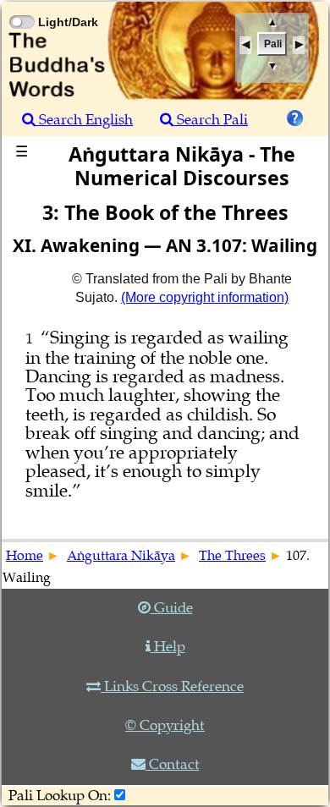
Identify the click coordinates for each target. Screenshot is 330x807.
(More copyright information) (205, 297)
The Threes (232, 555)
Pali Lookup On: (59, 795)
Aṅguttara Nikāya (121, 555)
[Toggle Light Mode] (21, 7)
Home (24, 555)
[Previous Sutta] (245, 45)
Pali (273, 44)
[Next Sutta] (299, 45)
